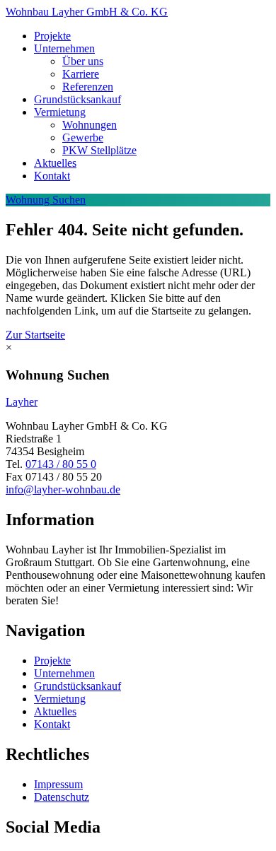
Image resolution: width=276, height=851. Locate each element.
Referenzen (87, 87)
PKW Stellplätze (99, 150)
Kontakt (52, 176)
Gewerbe (82, 137)
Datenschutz (61, 797)
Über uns (82, 61)
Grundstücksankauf (77, 99)
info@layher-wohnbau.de (63, 489)
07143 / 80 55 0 (60, 464)
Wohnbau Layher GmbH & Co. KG (87, 12)
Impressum (58, 784)
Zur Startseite (35, 335)
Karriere (80, 74)
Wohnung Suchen (46, 200)
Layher (22, 402)
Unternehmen (64, 48)
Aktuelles (55, 163)
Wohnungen (89, 125)
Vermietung (60, 112)
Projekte (52, 36)
